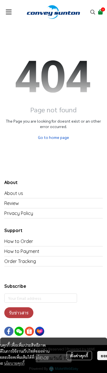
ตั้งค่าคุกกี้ (79, 355)
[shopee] (29, 331)
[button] (93, 12)
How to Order (18, 241)
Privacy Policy (18, 213)
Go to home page (53, 137)
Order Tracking (20, 261)
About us (13, 193)
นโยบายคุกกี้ (14, 363)
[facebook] (8, 331)
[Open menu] (8, 12)
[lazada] (39, 331)
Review (11, 203)
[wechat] (19, 331)
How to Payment (21, 251)
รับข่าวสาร (19, 313)
